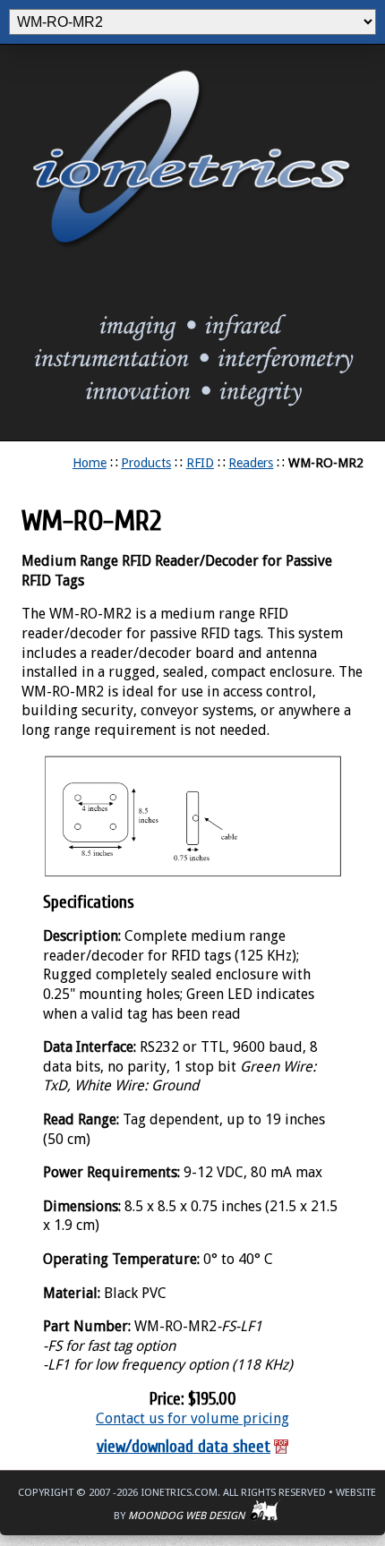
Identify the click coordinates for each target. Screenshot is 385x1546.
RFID (200, 463)
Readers (250, 463)
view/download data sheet (183, 1446)
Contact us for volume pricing (192, 1418)
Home (90, 463)
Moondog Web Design (189, 1515)
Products (146, 463)
